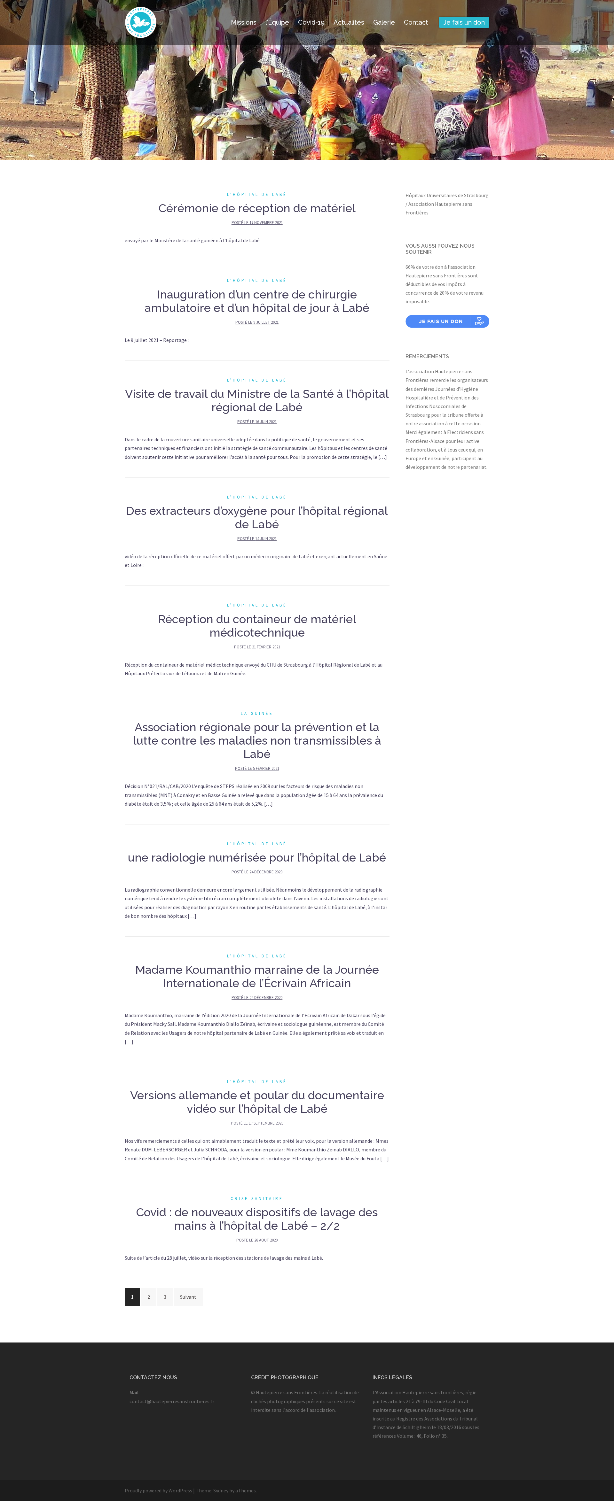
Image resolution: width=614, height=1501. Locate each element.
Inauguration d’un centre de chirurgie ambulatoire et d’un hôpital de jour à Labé (257, 301)
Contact (416, 22)
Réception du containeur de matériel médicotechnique (257, 625)
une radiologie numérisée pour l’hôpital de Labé (257, 857)
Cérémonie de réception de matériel (257, 208)
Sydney (220, 1490)
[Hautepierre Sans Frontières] (141, 22)
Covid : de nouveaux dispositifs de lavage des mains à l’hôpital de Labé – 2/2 (257, 1218)
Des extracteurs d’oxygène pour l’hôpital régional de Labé (257, 517)
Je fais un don (464, 22)
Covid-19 (311, 22)
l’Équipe (277, 22)
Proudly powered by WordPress (158, 1490)
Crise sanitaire (257, 1198)
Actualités (349, 22)
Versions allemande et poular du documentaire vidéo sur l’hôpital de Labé (257, 1101)
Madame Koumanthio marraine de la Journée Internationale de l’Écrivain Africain (257, 976)
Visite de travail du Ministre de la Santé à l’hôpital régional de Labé (257, 400)
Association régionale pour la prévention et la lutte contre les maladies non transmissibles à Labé (257, 740)
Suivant (188, 1297)
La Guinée (257, 713)
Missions (243, 22)
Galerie (384, 22)
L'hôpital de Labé (257, 194)
